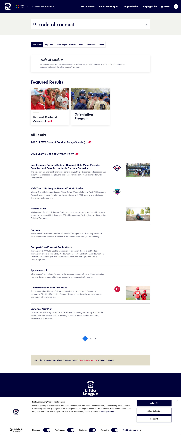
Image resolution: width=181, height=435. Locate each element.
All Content (37, 44)
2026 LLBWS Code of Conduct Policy (52, 153)
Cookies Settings (130, 430)
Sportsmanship (39, 270)
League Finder (130, 6)
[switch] (70, 430)
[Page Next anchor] (96, 338)
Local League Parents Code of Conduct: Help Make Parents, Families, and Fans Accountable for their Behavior (65, 167)
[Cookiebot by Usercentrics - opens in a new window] (16, 430)
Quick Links (22, 6)
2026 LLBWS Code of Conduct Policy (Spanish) (58, 142)
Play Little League (108, 6)
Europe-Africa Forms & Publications (51, 247)
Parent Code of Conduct (45, 119)
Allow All (154, 403)
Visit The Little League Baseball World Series (57, 188)
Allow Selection (154, 411)
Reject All (154, 419)
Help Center (49, 44)
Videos (101, 44)
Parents (48, 6)
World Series (88, 6)
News (81, 44)
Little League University (66, 44)
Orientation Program (83, 116)
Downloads (91, 44)
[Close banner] (177, 400)
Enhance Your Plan (41, 308)
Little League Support (88, 360)
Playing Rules (150, 6)
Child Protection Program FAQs (49, 287)
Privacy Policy (107, 412)
